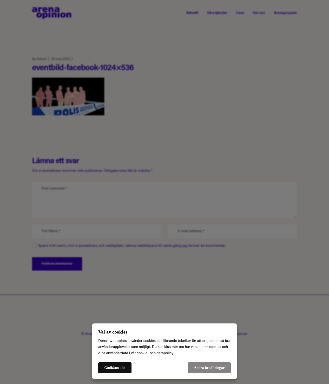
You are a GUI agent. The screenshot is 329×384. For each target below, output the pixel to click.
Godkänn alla (114, 368)
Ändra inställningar (209, 368)
